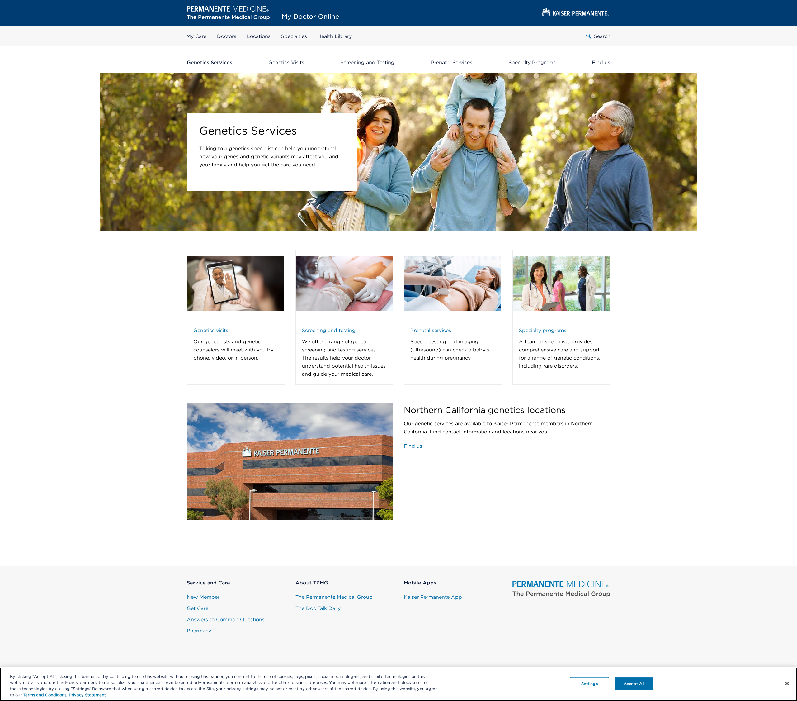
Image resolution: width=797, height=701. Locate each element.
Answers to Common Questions (226, 619)
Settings (589, 683)
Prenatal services (430, 330)
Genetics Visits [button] (286, 62)
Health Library (335, 36)
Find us (413, 446)
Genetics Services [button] (209, 62)
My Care (196, 36)
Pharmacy (199, 631)
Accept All (634, 683)
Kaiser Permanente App (433, 597)
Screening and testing (329, 330)
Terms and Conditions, (45, 694)
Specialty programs (542, 330)
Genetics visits (210, 330)
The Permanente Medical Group (334, 597)
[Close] (787, 683)
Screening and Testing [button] (367, 62)
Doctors (226, 36)
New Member (203, 597)
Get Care (197, 608)
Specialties (294, 36)
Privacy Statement (87, 694)
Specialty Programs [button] (532, 62)
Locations (259, 36)
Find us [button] (601, 62)
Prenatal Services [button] (451, 62)
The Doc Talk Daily (318, 608)
